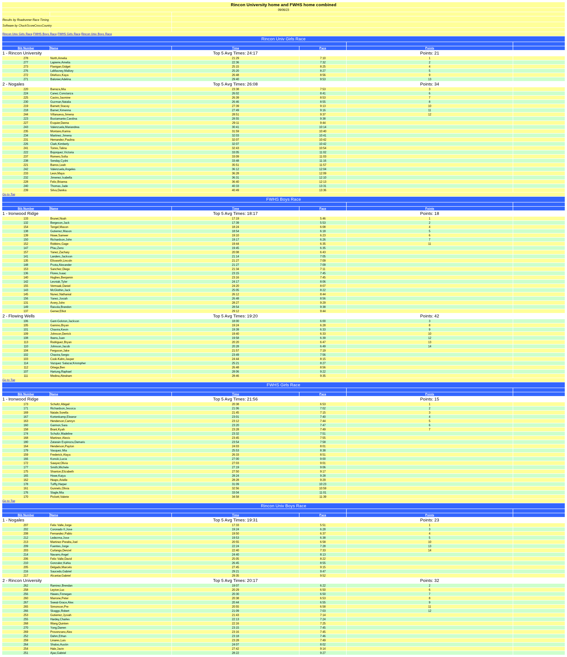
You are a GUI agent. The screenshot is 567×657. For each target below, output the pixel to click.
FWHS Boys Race (45, 34)
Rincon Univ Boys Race (96, 34)
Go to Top (8, 194)
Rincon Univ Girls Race (17, 34)
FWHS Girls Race (69, 34)
